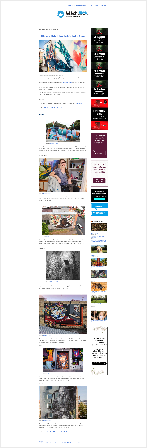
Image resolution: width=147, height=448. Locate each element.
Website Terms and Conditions (49, 442)
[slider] (100, 129)
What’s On (97, 5)
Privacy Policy (41, 442)
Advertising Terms (57, 442)
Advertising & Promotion (78, 442)
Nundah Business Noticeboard (80, 5)
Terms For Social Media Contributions (67, 442)
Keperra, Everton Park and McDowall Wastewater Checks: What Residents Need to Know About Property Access (98, 241)
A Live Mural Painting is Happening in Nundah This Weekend (63, 35)
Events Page (79, 103)
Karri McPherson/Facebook (47, 193)
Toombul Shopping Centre (67, 82)
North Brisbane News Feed (97, 221)
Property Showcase (104, 5)
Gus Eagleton (47, 236)
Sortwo (48, 373)
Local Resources (90, 5)
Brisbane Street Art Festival (53, 143)
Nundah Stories (70, 5)
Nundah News (41, 441)
